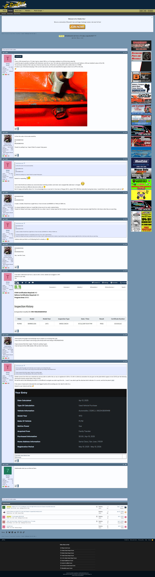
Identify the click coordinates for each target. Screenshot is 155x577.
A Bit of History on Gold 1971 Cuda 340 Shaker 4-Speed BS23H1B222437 (24, 511)
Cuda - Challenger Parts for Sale (23, 508)
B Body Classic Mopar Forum (68, 553)
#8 (126, 334)
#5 (126, 219)
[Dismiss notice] (151, 18)
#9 (126, 361)
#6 (126, 244)
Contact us (126, 539)
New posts (4, 13)
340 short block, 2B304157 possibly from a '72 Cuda (22, 521)
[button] (23, 10)
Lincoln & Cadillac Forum (67, 563)
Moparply (8, 508)
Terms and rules (133, 539)
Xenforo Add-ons (77, 575)
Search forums (17, 13)
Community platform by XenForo (77, 573)
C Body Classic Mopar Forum (68, 555)
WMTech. (83, 574)
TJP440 (74, 38)
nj (12, 483)
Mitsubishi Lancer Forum (67, 568)
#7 (126, 271)
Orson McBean (9, 522)
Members (27, 10)
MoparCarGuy (9, 513)
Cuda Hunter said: (19, 163)
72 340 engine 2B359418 (17, 516)
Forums (10, 10)
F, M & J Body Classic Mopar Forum (69, 558)
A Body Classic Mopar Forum (68, 550)
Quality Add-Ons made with (68, 574)
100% (7, 154)
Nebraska (11, 71)
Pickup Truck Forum (66, 548)
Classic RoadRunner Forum (67, 560)
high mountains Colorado (8, 152)
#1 (126, 52)
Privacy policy (141, 539)
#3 (126, 159)
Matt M (122, 513)
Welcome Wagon (18, 527)
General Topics (21, 513)
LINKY (112, 380)
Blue (4, 539)
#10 (126, 464)
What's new (18, 10)
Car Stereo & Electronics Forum (68, 565)
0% (6, 72)
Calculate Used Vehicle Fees (22, 455)
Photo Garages (38, 10)
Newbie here (10, 526)
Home (4, 10)
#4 (126, 192)
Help (146, 539)
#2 (126, 132)
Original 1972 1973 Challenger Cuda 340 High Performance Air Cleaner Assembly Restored (33, 506)
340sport (122, 508)
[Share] (124, 53)
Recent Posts (10, 13)
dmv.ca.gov (18, 457)
